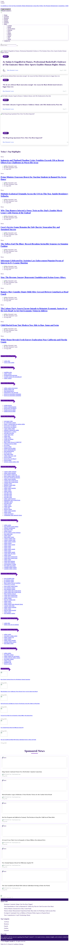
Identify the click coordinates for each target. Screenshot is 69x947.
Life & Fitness (11, 28)
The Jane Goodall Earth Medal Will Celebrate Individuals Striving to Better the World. (18, 739)
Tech (8, 37)
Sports (9, 36)
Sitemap (21, 944)
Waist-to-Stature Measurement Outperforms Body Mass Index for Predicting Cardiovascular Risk (30, 911)
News (9, 31)
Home (5, 15)
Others (9, 33)
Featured (6, 22)
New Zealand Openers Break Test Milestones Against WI (12, 727)
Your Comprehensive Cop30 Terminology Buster (17, 915)
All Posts (6, 16)
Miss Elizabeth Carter (12, 70)
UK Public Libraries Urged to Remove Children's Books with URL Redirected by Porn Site (32, 105)
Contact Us (7, 40)
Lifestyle (9, 30)
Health (9, 27)
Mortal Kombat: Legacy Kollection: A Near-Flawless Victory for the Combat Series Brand (19, 691)
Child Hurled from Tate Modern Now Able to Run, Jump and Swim (30, 325)
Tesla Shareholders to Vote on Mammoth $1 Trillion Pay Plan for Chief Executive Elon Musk (29, 906)
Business (6, 18)
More (5, 24)
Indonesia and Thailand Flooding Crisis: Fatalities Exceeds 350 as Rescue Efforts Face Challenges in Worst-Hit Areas (32, 161)
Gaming (9, 25)
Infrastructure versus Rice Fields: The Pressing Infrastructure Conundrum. (40, 5)
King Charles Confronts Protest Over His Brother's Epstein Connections (15, 679)
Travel (9, 39)
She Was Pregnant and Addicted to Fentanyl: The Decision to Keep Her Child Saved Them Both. (20, 703)
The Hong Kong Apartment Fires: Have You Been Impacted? (22, 138)
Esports (6, 19)
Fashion (6, 21)
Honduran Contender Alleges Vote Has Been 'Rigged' (18, 904)
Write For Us (4, 944)
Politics (9, 34)
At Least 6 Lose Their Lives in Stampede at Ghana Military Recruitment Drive (17, 715)
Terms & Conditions (13, 944)
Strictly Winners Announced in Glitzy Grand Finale (17, 908)
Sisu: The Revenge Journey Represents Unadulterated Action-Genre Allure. (33, 277)
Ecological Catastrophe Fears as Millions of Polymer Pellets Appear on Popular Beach (27, 913)
